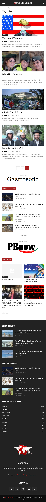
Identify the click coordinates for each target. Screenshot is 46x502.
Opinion (5, 34)
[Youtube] (34, 489)
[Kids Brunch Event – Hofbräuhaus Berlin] (34, 271)
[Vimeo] (23, 489)
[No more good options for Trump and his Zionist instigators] (7, 354)
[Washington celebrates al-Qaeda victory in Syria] (7, 197)
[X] (17, 489)
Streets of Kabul (7, 279)
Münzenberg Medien (10, 497)
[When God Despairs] (23, 61)
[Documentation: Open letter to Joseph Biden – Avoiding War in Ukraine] (34, 292)
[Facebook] (11, 489)
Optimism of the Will (12, 148)
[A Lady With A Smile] (23, 99)
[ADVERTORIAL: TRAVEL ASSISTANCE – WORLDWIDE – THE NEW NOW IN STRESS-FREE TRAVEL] (12, 292)
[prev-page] (18, 168)
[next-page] (7, 312)
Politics (26, 298)
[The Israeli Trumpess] (23, 25)
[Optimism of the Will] (23, 135)
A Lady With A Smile (12, 112)
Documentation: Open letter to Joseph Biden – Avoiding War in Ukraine (33, 303)
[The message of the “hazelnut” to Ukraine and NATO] (7, 207)
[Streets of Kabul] (12, 271)
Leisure (26, 276)
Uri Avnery (5, 41)
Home (4, 8)
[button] (3, 3)
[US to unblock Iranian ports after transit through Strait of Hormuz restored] (7, 333)
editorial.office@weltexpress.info (27, 475)
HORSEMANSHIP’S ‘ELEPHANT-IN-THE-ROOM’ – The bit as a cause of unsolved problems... (28, 217)
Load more (22, 235)
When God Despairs (12, 74)
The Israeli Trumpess (12, 38)
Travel (4, 298)
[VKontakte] (29, 489)
